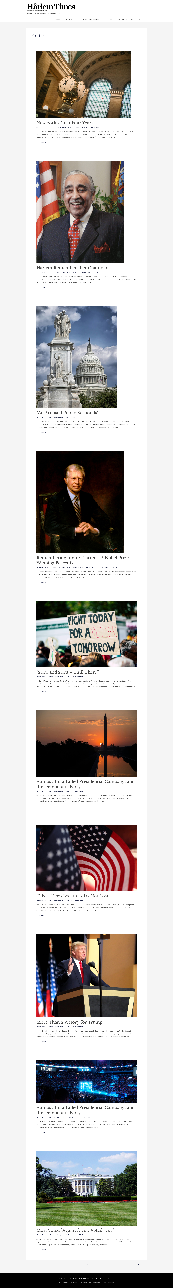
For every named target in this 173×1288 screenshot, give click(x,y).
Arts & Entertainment (91, 19)
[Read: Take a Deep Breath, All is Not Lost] (86, 858)
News (70, 127)
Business (67, 1278)
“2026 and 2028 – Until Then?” (67, 672)
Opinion (76, 127)
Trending (84, 567)
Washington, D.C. (60, 417)
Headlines (63, 127)
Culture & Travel (108, 19)
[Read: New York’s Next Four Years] (83, 84)
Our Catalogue (55, 19)
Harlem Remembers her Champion (73, 267)
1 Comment (40, 272)
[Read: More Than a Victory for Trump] (86, 975)
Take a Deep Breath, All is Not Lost (72, 895)
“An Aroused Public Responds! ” (69, 412)
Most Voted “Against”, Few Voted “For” (75, 1230)
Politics (82, 127)
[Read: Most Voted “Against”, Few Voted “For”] (86, 1188)
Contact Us (135, 19)
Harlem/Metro (53, 127)
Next (141, 1265)
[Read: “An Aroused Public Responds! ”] (76, 357)
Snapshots (82, 272)
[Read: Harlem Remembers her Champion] (80, 212)
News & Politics (122, 19)
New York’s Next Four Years (64, 122)
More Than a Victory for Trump (69, 1022)
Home (44, 19)
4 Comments (41, 127)
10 (87, 1265)
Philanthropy (61, 567)
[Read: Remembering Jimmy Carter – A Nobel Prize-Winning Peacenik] (80, 502)
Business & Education (72, 19)
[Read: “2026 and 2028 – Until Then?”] (86, 634)
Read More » (41, 142)
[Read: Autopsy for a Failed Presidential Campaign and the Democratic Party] (86, 743)
